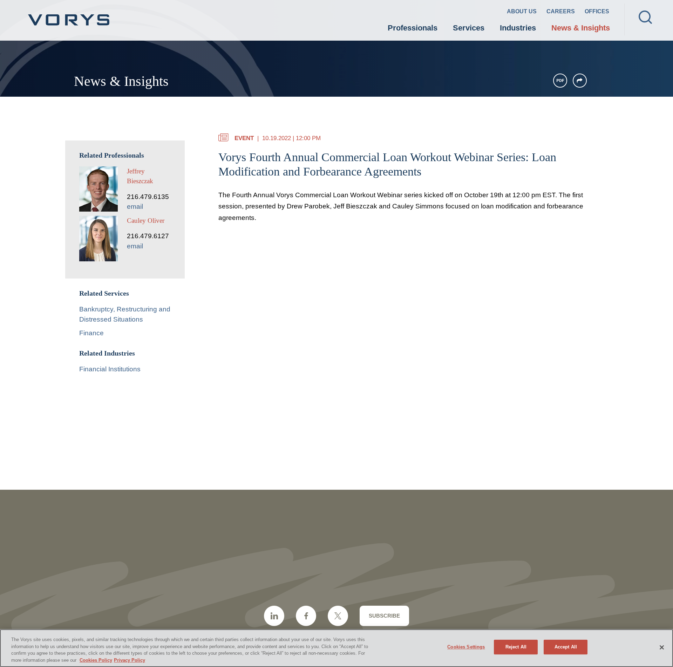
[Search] (645, 17)
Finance (91, 333)
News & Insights (580, 27)
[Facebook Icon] (306, 616)
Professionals (412, 27)
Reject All (515, 646)
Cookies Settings (466, 646)
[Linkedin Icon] (274, 616)
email (135, 206)
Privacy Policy (129, 659)
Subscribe (384, 616)
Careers (560, 11)
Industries (518, 27)
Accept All (566, 646)
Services (468, 27)
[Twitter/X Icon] (338, 616)
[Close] (661, 647)
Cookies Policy (96, 659)
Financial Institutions (110, 369)
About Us (522, 11)
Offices (597, 11)
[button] (580, 81)
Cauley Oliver (145, 220)
